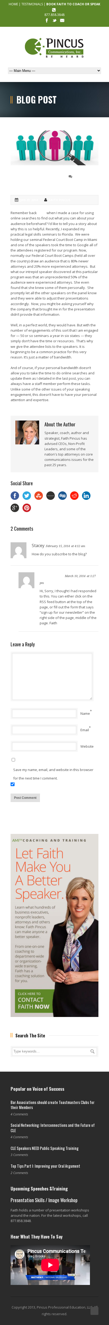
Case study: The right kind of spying (37, 180)
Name (85, 713)
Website (87, 746)
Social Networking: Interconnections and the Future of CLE (53, 1127)
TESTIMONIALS (32, 4)
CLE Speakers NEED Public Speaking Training (45, 1148)
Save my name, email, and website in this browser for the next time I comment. (53, 774)
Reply (91, 545)
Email (84, 730)
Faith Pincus (59, 200)
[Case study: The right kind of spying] (54, 148)
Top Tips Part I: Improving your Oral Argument (45, 1166)
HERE (42, 212)
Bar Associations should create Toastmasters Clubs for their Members (52, 1104)
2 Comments (84, 177)
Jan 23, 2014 (29, 200)
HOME (13, 4)
